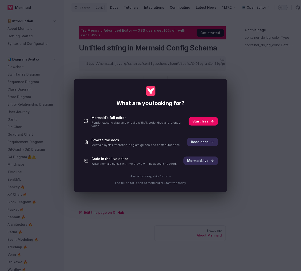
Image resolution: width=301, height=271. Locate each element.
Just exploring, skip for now (150, 176)
